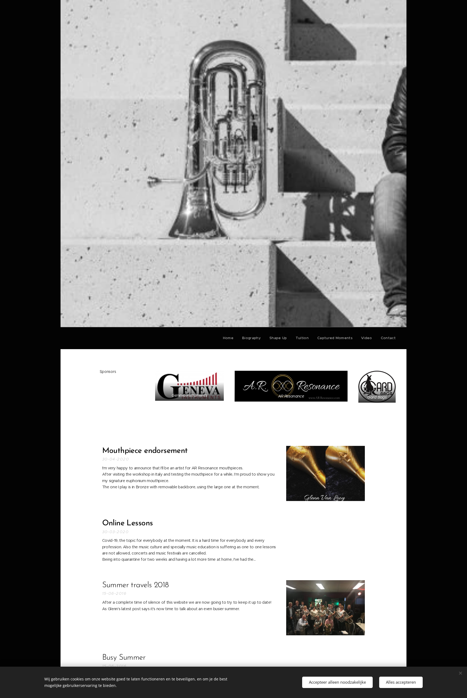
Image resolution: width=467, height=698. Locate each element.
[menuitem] (230, 338)
